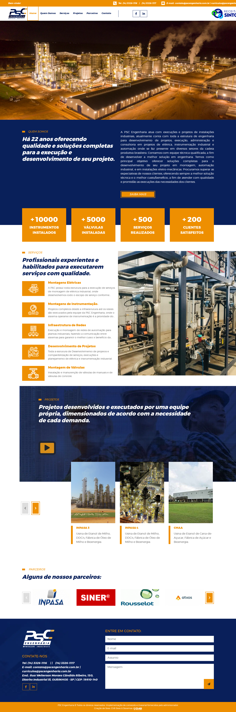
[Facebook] (136, 13)
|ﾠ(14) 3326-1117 (147, 3)
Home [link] (32, 13)
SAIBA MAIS (138, 194)
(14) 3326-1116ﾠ (131, 3)
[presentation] (25, 508)
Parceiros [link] (92, 13)
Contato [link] (106, 13)
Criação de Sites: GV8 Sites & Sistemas (113, 708)
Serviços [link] (64, 13)
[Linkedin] (143, 13)
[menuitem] (48, 13)
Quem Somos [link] (48, 13)
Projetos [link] (78, 13)
